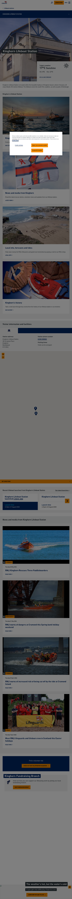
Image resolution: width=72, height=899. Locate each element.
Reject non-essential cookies (39, 145)
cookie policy (15, 140)
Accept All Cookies (37, 150)
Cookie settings (19, 145)
